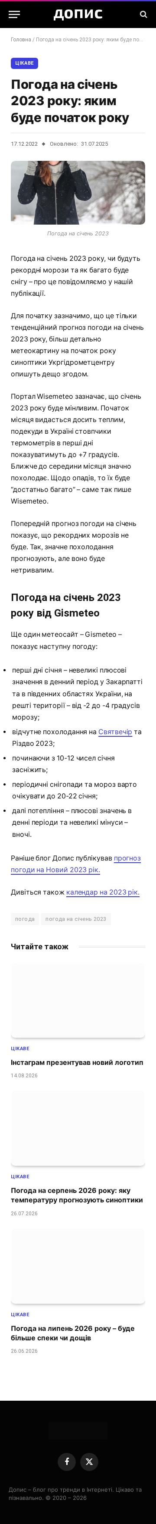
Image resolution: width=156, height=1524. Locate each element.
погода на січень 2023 (76, 919)
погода (25, 919)
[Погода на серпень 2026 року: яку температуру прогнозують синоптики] (78, 1128)
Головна (21, 40)
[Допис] (78, 14)
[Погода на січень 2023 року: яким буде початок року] (78, 193)
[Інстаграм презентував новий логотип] (78, 1000)
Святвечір (115, 732)
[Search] (142, 14)
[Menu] (14, 14)
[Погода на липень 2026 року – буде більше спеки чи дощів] (78, 1266)
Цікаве (24, 63)
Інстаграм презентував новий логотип (77, 1062)
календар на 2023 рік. (103, 892)
